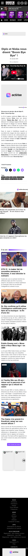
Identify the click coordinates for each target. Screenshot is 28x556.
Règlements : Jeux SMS (14, 535)
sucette (7, 179)
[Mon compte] (25, 3)
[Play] (2, 9)
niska (11, 177)
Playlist (14, 505)
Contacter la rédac (14, 521)
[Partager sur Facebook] (6, 171)
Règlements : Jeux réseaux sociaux (14, 533)
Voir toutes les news (14, 444)
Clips (14, 544)
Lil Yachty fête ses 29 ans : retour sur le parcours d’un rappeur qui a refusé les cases (13, 383)
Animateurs (14, 503)
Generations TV (14, 542)
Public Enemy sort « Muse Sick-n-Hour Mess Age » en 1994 (13, 345)
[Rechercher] (22, 3)
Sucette (10, 149)
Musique (13, 20)
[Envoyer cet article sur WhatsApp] (18, 171)
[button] (8, 460)
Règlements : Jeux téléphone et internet (14, 537)
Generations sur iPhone (14, 526)
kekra (14, 177)
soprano (3, 177)
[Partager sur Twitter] (10, 171)
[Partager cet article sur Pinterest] (14, 171)
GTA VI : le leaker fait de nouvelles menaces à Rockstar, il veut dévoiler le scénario (13, 272)
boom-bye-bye (13, 179)
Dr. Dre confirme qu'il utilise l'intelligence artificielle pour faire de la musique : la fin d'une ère (14, 309)
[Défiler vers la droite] (23, 460)
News (6, 20)
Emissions (14, 502)
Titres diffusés (14, 507)
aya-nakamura (20, 177)
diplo (7, 177)
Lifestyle (14, 520)
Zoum (9, 151)
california (20, 179)
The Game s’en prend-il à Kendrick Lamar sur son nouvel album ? (12, 421)
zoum (3, 179)
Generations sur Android (14, 528)
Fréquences (14, 509)
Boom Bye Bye (12, 120)
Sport (20, 20)
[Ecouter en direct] (18, 3)
